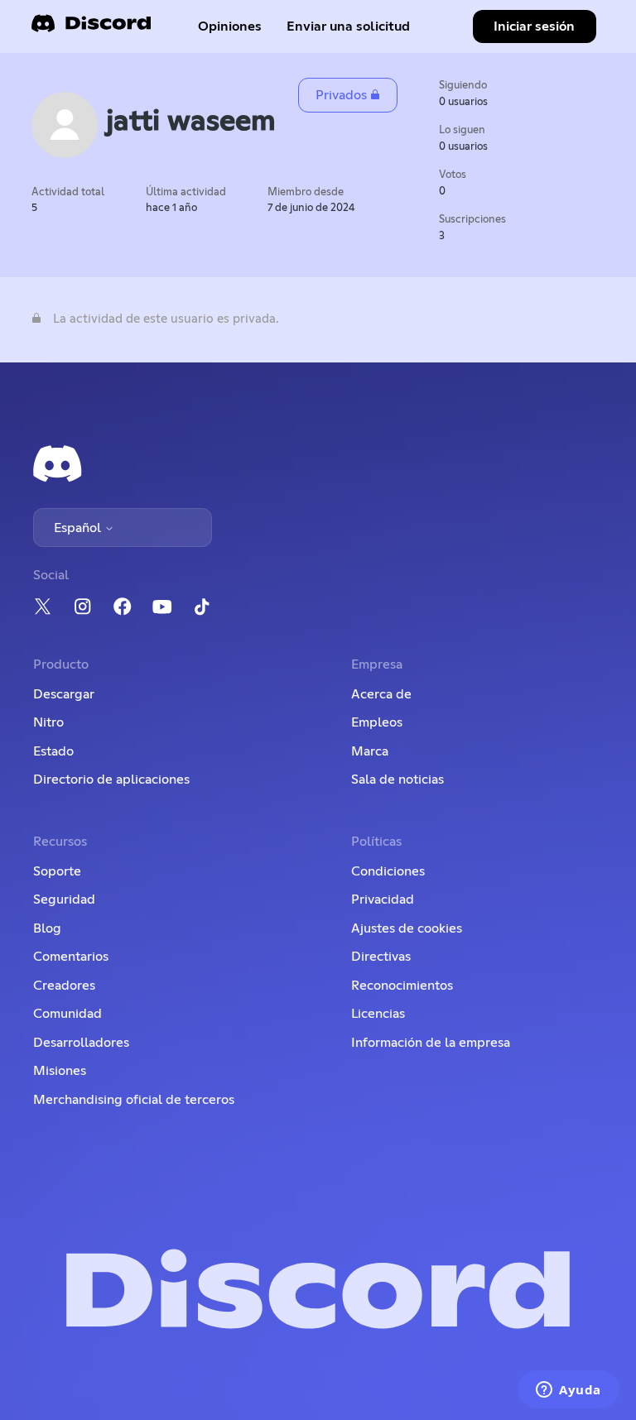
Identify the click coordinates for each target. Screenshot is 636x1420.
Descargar (63, 694)
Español (79, 528)
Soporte (57, 871)
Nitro (48, 722)
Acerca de (381, 694)
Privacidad (382, 899)
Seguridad (64, 899)
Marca (369, 751)
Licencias (378, 1013)
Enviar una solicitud (348, 26)
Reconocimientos (402, 985)
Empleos (376, 722)
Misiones (59, 1070)
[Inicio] (91, 28)
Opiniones (230, 26)
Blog (47, 928)
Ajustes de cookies (406, 928)
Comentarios (70, 956)
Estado (53, 751)
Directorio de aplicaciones (111, 779)
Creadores (64, 985)
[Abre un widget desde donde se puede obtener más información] (568, 1391)
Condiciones (388, 871)
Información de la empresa (430, 1042)
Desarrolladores (81, 1042)
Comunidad (67, 1013)
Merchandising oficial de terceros (133, 1099)
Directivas (381, 956)
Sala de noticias (397, 779)
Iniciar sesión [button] (534, 26)
